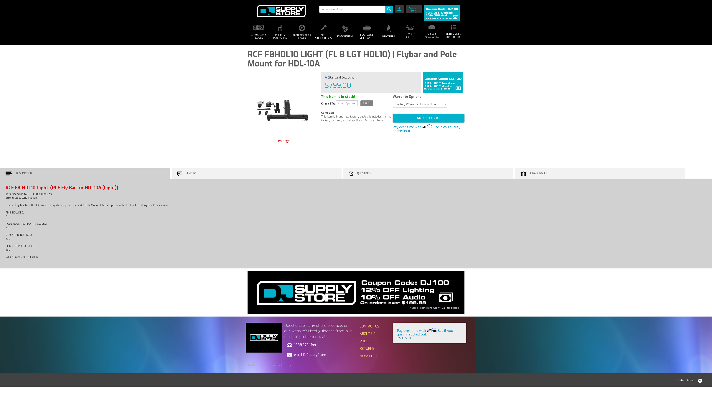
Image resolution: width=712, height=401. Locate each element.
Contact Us (369, 326)
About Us (367, 334)
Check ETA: (328, 103)
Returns (367, 348)
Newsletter (371, 356)
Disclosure (404, 338)
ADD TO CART (429, 118)
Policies (366, 341)
